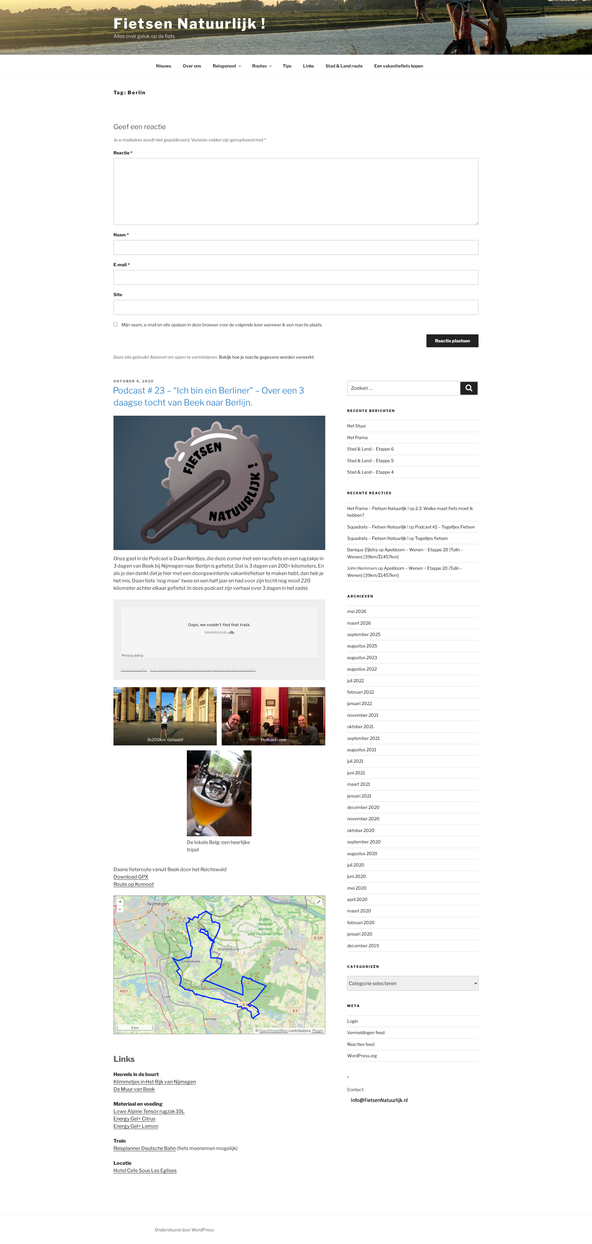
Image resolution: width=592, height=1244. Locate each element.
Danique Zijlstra (362, 549)
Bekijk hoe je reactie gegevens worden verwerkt (266, 357)
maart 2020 (359, 910)
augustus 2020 (362, 853)
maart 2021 (358, 784)
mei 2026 (356, 611)
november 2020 (363, 818)
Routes (259, 65)
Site (117, 294)
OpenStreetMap (273, 1030)
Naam (121, 234)
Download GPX (130, 877)
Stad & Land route (344, 65)
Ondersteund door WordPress (184, 1229)
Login (352, 1021)
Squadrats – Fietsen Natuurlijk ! (377, 526)
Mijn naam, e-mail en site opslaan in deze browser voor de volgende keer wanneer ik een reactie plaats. (222, 324)
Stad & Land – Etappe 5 (370, 460)
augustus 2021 (361, 749)
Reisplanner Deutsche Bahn (144, 1148)
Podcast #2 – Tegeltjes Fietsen (445, 526)
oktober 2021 (360, 726)
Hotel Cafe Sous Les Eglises (145, 1170)
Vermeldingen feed (365, 1032)
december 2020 (363, 807)
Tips (287, 65)
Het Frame (357, 437)
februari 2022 (360, 692)
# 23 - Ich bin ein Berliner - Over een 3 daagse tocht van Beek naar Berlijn (203, 669)
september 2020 (364, 841)
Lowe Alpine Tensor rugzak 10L (149, 1111)
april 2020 (357, 899)
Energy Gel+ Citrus (134, 1119)
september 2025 (363, 634)
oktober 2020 (361, 830)
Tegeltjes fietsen (431, 538)
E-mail (121, 264)
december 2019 (363, 945)
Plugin (317, 1030)
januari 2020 (359, 933)
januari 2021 (359, 795)
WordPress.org (362, 1055)
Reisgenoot (224, 65)
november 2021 (363, 715)
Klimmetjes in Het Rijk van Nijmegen (154, 1082)
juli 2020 (355, 864)
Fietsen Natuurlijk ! (189, 23)
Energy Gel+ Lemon (135, 1126)
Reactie (123, 152)
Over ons (192, 65)
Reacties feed (360, 1044)
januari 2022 (359, 703)
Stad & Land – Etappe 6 (370, 448)
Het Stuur (356, 425)
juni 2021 (356, 772)
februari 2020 (361, 922)
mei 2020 (357, 888)
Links (308, 65)
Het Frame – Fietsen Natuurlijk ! (378, 508)
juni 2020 (356, 876)
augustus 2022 (362, 668)
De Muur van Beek (134, 1089)
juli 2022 (355, 680)
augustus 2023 (362, 657)
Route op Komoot (133, 884)
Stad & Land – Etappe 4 (370, 472)
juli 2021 (355, 761)
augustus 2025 (362, 645)
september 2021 (363, 738)
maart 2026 (359, 623)
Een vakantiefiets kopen (398, 65)
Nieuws (163, 65)
